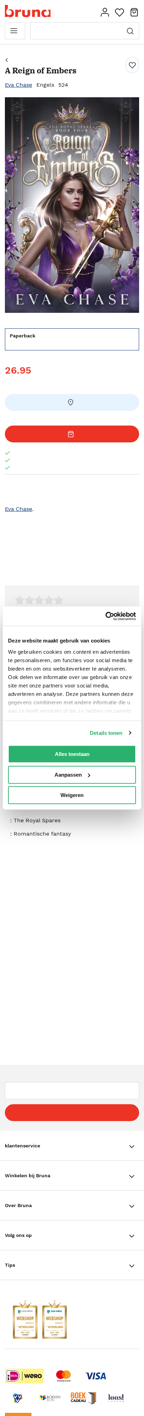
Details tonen (106, 733)
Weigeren (72, 795)
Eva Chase (18, 84)
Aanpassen (68, 775)
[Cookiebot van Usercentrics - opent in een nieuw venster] (105, 616)
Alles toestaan (72, 754)
